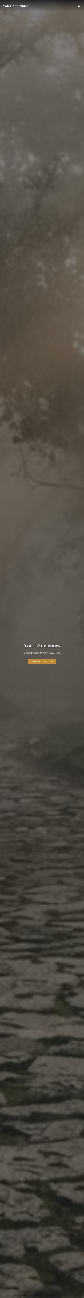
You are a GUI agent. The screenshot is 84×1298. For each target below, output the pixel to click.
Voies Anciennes (15, 5)
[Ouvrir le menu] (79, 5)
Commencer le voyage (42, 661)
